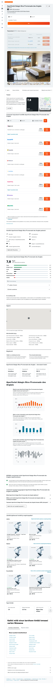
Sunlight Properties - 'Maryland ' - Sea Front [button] (16, 534)
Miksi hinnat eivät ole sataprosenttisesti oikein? (18, 672)
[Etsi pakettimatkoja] (2, 14)
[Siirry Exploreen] (2, 17)
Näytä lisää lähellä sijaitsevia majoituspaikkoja (41, 518)
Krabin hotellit (12, 640)
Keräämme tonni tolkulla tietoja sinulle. (16, 670)
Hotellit (14, 678)
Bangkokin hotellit (12, 642)
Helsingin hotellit (32, 644)
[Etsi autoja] (2, 11)
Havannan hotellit (12, 648)
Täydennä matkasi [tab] (25, 627)
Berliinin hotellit (32, 646)
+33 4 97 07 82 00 (11, 12)
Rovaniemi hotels (32, 651)
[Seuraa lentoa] (2, 20)
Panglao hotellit (12, 635)
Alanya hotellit (12, 646)
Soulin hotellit (12, 639)
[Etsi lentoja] (2, 6)
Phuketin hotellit (12, 637)
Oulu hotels (31, 648)
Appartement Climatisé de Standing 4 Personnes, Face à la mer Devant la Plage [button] (39, 588)
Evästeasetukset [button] (9, 223)
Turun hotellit (31, 635)
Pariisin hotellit (32, 639)
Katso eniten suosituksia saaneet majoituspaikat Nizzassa (41, 571)
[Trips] (2, 24)
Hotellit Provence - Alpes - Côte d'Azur (39, 678)
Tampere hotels (12, 649)
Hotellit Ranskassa (27, 678)
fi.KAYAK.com (8, 678)
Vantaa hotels (31, 649)
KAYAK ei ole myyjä (12, 667)
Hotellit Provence (9, 680)
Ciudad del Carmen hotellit (34, 642)
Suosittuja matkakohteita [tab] (13, 627)
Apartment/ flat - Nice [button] (34, 560)
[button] (2, 2)
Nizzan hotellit (32, 637)
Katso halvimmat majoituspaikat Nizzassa (42, 543)
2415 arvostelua (15, 9)
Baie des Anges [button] (32, 534)
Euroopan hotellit (20, 678)
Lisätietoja (10, 219)
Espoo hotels (11, 651)
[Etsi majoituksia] (2, 8)
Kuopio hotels (12, 653)
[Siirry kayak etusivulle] (9, 2)
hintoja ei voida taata (36, 664)
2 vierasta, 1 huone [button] (12, 20)
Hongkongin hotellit (33, 640)
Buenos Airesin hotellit (13, 644)
